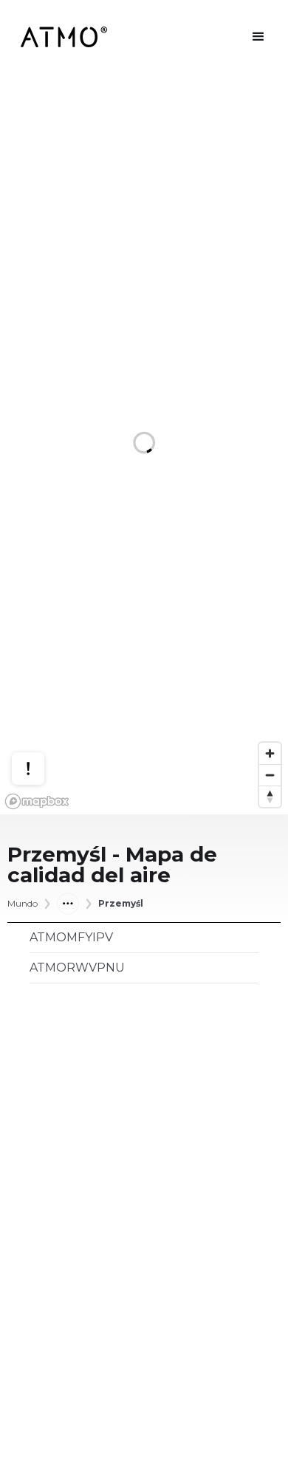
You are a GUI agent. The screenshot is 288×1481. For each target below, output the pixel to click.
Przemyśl (120, 903)
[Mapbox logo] (36, 801)
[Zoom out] (270, 775)
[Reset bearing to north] (270, 796)
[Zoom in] (270, 753)
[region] (144, 444)
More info (42, 715)
